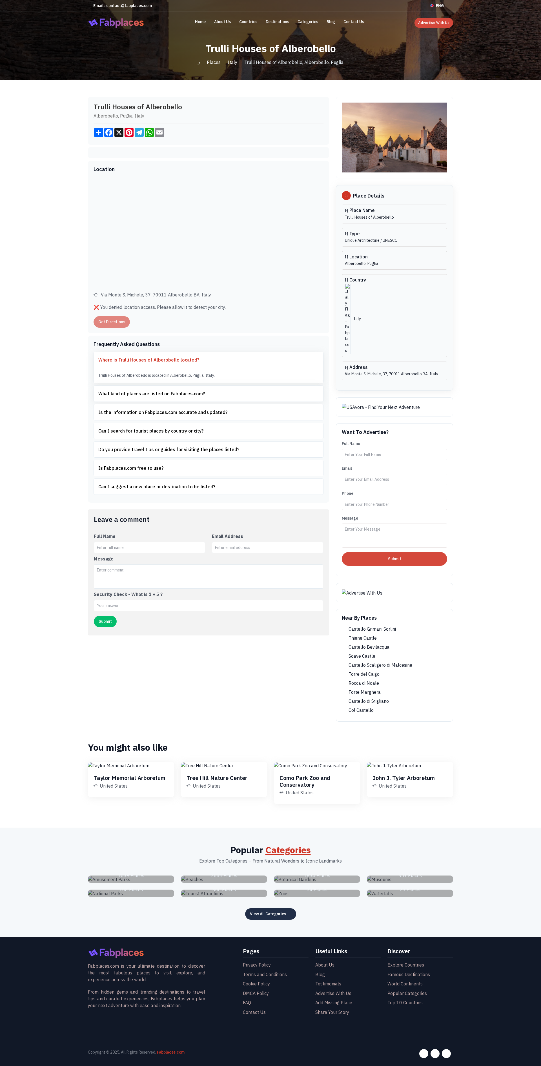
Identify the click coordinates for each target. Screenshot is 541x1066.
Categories (308, 21)
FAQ (247, 1002)
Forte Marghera (364, 692)
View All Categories (268, 913)
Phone (347, 493)
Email (347, 468)
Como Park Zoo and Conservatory (305, 781)
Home (200, 21)
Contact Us (353, 21)
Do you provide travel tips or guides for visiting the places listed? (168, 449)
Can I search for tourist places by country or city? (150, 431)
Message (104, 559)
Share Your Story (332, 1012)
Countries (248, 21)
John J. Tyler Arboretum (404, 778)
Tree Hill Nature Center (217, 778)
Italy (232, 62)
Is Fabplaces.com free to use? (130, 468)
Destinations (277, 21)
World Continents (405, 984)
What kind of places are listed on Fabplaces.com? (151, 393)
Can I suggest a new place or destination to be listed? (156, 486)
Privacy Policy (257, 965)
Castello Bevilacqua (368, 647)
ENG (440, 5)
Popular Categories (407, 993)
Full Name (105, 536)
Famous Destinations (408, 974)
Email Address (227, 536)
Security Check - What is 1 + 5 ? (128, 594)
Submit (394, 558)
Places (214, 62)
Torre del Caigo (363, 674)
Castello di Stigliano (368, 701)
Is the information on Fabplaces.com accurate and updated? (162, 412)
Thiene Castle (362, 638)
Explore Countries (405, 965)
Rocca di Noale (363, 683)
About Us (222, 21)
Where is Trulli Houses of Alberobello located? (148, 360)
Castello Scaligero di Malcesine (379, 665)
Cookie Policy (256, 984)
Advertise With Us (433, 22)
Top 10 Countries (405, 1002)
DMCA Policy (256, 993)
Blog (331, 21)
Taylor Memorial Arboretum (129, 778)
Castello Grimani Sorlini (371, 629)
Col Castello (360, 710)
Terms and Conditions (265, 974)
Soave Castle (361, 656)
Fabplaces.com (171, 1052)
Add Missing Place (333, 1002)
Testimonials (328, 984)
